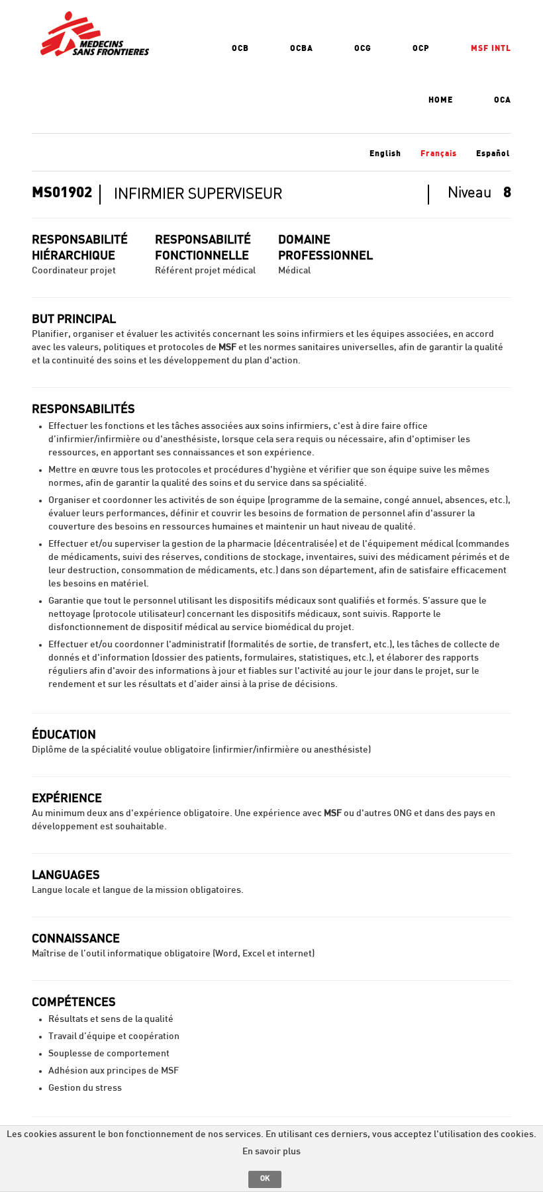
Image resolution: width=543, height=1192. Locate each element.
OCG (362, 48)
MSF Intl (491, 48)
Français (438, 154)
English (385, 154)
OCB (240, 48)
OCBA (301, 48)
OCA (502, 100)
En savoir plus (271, 1151)
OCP (421, 48)
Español (493, 154)
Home (440, 100)
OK (265, 1178)
